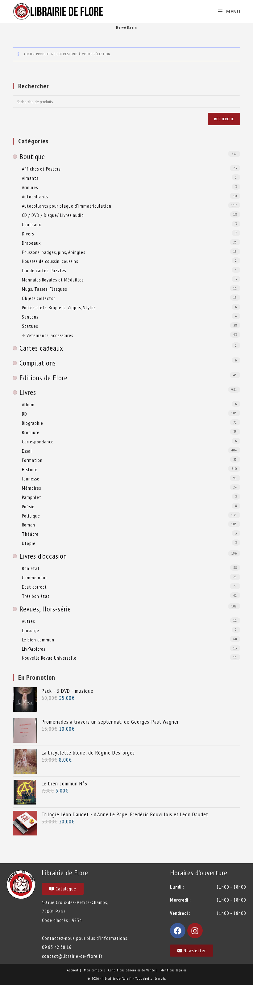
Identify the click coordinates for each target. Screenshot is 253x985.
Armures (30, 187)
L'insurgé (30, 630)
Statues (30, 326)
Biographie (32, 423)
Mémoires (31, 488)
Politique (31, 516)
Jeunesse (30, 479)
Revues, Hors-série (45, 609)
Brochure (30, 432)
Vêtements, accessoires (50, 335)
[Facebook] (177, 930)
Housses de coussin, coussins (50, 261)
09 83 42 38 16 (57, 947)
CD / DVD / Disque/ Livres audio (53, 215)
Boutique (32, 156)
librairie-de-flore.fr (117, 978)
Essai (27, 451)
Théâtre (30, 534)
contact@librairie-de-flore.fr (72, 956)
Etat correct (34, 587)
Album (28, 404)
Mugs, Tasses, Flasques (44, 289)
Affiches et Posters (41, 169)
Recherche (224, 118)
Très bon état (36, 596)
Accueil (72, 970)
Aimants (30, 178)
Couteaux (31, 224)
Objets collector (38, 298)
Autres (28, 621)
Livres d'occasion (43, 556)
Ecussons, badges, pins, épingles (53, 252)
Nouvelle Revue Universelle (49, 658)
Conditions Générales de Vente (131, 970)
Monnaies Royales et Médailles (53, 280)
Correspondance (38, 441)
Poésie (28, 506)
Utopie (28, 543)
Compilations (37, 363)
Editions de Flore (43, 378)
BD (24, 414)
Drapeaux (31, 243)
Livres (27, 392)
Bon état (31, 568)
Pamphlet (31, 497)
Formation (32, 460)
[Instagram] (195, 930)
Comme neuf (35, 577)
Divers (28, 233)
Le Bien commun (38, 639)
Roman (28, 525)
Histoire (30, 469)
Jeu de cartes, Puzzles (44, 270)
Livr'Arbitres (33, 649)
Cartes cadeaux (41, 348)
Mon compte (93, 970)
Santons (30, 317)
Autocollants (35, 196)
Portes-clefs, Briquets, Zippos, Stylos (59, 307)
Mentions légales (173, 970)
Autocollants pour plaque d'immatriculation (66, 206)
